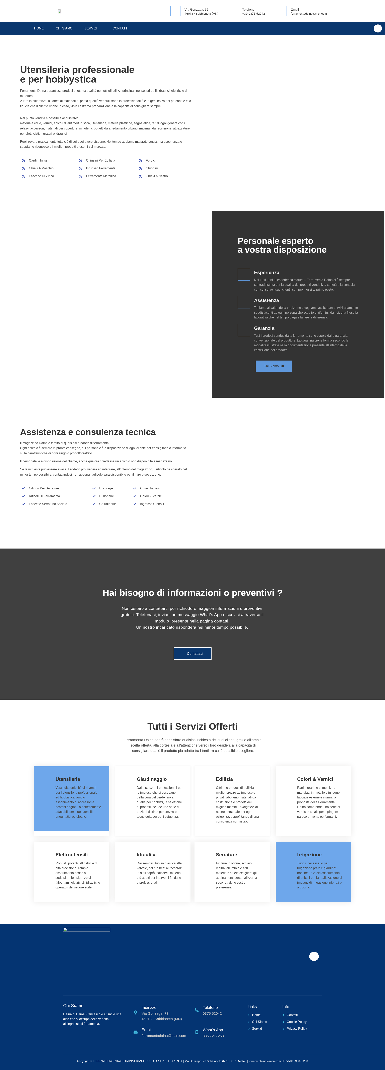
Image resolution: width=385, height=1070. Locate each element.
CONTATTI (120, 28)
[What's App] (378, 28)
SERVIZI (90, 28)
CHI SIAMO (64, 28)
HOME (39, 28)
